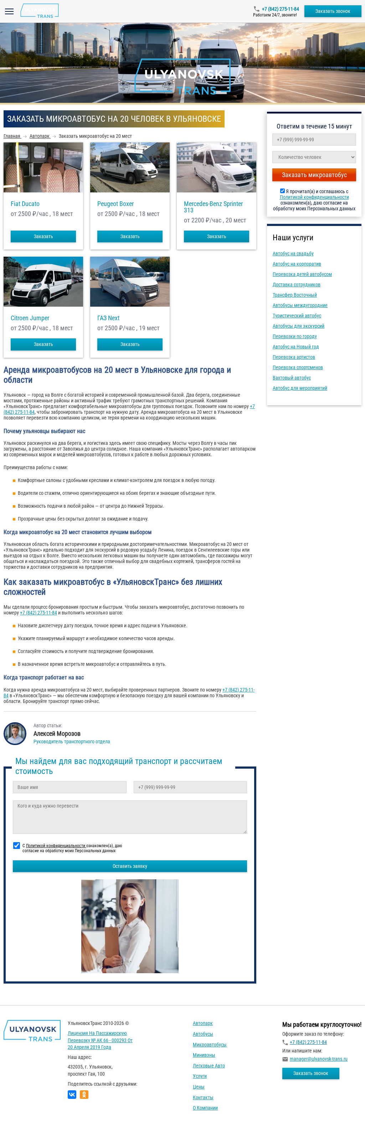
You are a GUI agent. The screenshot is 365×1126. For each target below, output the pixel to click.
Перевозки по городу (295, 336)
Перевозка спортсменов (298, 367)
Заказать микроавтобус (314, 175)
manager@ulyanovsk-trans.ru (319, 1059)
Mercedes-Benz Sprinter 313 (213, 207)
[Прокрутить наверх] (23, 1109)
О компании (205, 1108)
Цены (199, 1087)
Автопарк (203, 1023)
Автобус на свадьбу (293, 253)
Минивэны (204, 1055)
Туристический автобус (297, 315)
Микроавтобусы (210, 1044)
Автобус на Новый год (296, 347)
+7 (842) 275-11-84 (280, 9)
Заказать (43, 236)
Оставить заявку (130, 866)
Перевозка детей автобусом (302, 274)
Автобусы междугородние (300, 305)
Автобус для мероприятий (300, 388)
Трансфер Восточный (295, 295)
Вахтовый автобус (292, 378)
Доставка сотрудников (296, 284)
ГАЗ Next (108, 318)
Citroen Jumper (30, 318)
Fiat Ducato (25, 204)
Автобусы (203, 1034)
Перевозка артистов (294, 357)
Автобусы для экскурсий (298, 326)
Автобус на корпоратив (297, 264)
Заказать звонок (332, 11)
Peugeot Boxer (115, 204)
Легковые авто (209, 1066)
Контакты (203, 1097)
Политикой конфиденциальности (314, 197)
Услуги (200, 1076)
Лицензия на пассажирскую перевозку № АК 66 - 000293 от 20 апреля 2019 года (100, 1040)
